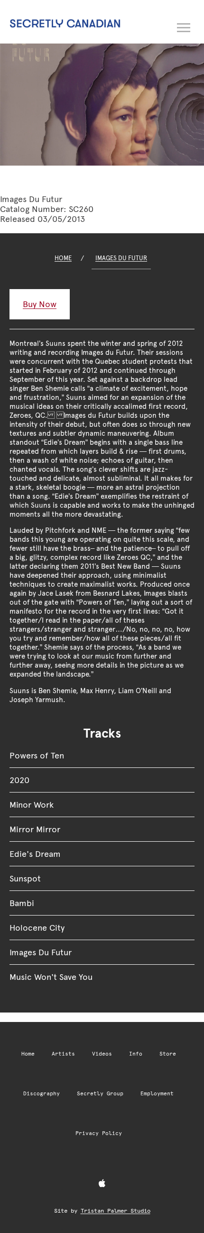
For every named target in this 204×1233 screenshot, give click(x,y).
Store (167, 1054)
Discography (41, 1094)
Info (135, 1054)
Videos (102, 1054)
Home (63, 258)
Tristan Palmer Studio (115, 1210)
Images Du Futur (121, 258)
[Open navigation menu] (184, 26)
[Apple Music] (102, 1183)
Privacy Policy (98, 1133)
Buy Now (39, 304)
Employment (157, 1094)
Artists (63, 1054)
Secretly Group (100, 1094)
